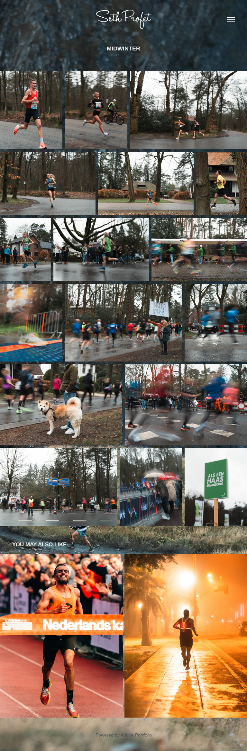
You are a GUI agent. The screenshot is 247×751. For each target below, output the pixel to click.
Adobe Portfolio (136, 735)
